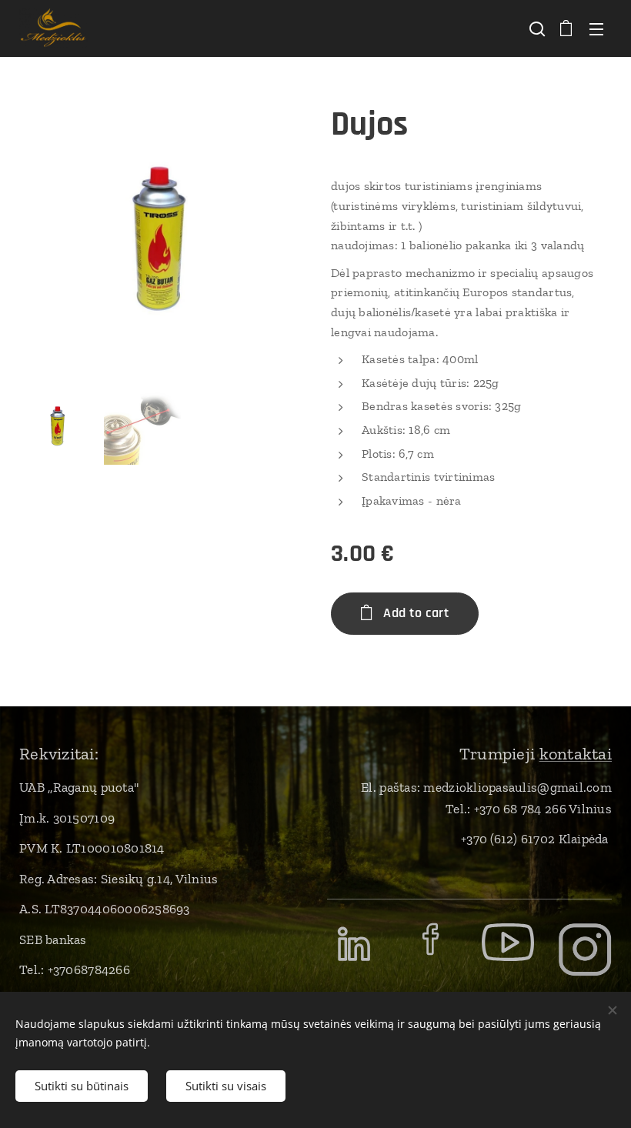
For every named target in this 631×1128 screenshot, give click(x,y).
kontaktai (575, 753)
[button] (535, 28)
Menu (596, 28)
